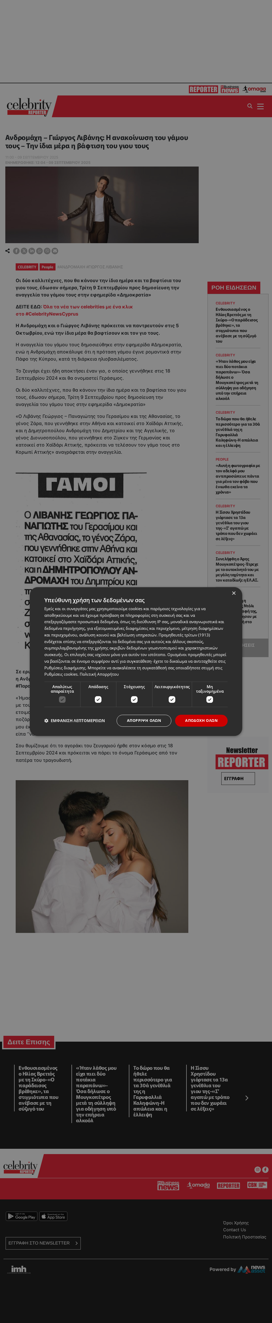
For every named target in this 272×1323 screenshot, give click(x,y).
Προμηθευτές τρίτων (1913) (184, 635)
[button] (74, 721)
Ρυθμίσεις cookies (61, 674)
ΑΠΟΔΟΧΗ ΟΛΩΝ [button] (201, 720)
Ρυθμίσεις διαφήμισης (65, 667)
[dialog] (136, 661)
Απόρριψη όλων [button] (144, 720)
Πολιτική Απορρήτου (99, 674)
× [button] (234, 593)
